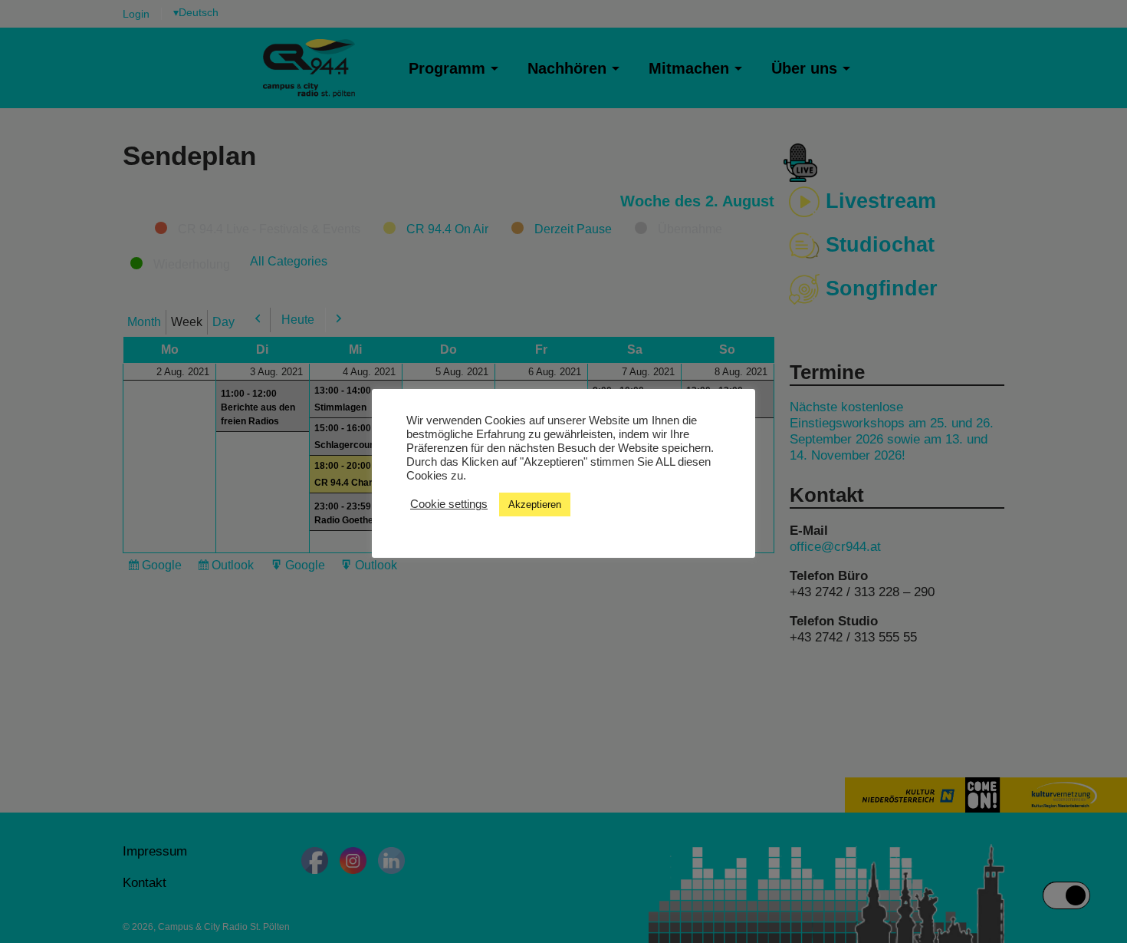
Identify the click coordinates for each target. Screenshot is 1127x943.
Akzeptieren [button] (534, 504)
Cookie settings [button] (449, 504)
